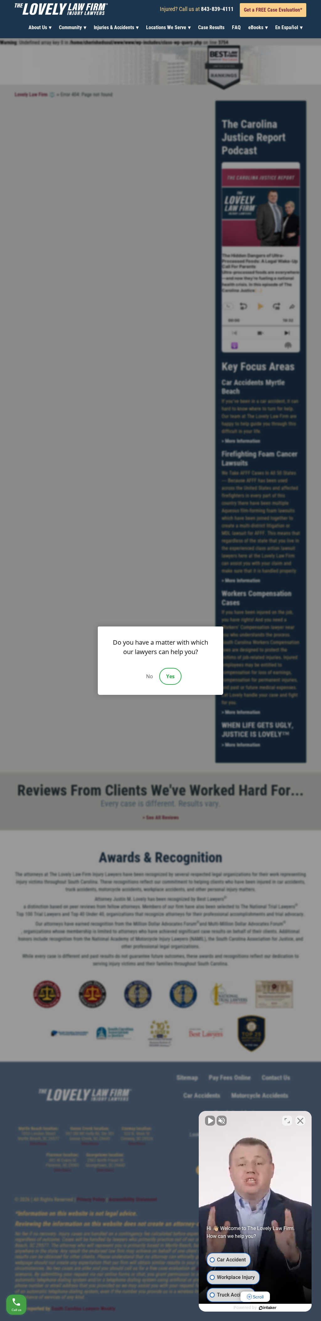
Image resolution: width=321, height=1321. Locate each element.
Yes (170, 676)
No (149, 676)
